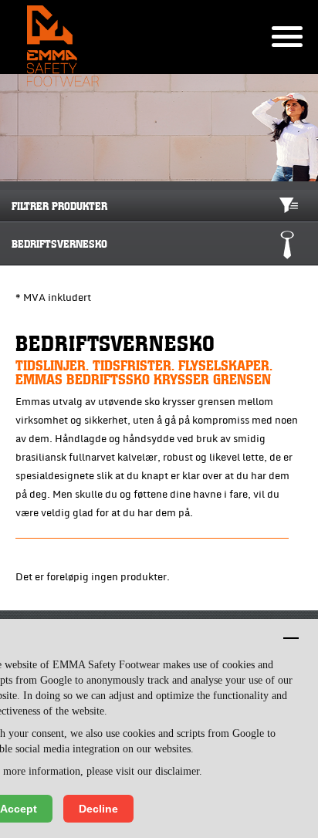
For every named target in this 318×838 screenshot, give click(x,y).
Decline (98, 809)
